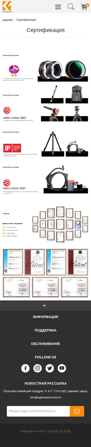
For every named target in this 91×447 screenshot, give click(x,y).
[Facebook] (25, 368)
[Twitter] (50, 368)
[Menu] (58, 7)
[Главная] (7, 6)
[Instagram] (37, 368)
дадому (8, 20)
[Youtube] (62, 368)
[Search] (71, 7)
